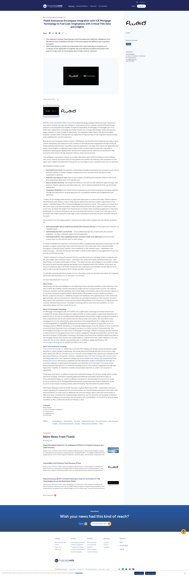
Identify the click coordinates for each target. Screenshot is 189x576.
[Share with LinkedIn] (50, 33)
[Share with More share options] (66, 33)
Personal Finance (68, 421)
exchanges (71, 356)
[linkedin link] (123, 569)
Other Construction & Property (89, 423)
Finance (101, 423)
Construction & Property (88, 421)
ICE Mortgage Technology (99, 363)
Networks (77, 423)
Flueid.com (65, 280)
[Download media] (58, 99)
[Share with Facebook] (56, 33)
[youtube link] (126, 569)
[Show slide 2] (69, 111)
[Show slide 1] (51, 111)
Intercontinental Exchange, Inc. (53, 349)
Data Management (57, 421)
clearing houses (111, 356)
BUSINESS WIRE (60, 123)
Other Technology (113, 421)
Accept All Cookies (150, 573)
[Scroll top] (183, 531)
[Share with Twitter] (53, 33)
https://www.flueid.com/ (68, 305)
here (85, 379)
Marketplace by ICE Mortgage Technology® (69, 276)
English (128, 44)
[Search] (137, 2)
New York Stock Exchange (93, 356)
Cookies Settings (139, 573)
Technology (77, 421)
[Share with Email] (59, 33)
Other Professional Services (66, 423)
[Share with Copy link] (62, 33)
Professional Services (101, 421)
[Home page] (52, 6)
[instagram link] (133, 569)
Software (54, 423)
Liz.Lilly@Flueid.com (48, 413)
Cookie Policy (79, 572)
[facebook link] (130, 569)
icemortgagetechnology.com (52, 342)
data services (52, 361)
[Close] (184, 573)
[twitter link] (119, 569)
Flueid (69, 123)
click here (75, 273)
